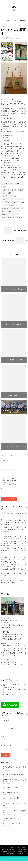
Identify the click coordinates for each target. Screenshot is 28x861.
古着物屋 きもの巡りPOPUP (12, 818)
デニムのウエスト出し (14, 446)
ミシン (15, 202)
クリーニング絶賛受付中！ (14, 324)
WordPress (20, 853)
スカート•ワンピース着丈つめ (14, 289)
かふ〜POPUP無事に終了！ (11, 824)
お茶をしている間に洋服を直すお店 (13, 190)
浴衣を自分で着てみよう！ (11, 793)
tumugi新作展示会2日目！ (14, 360)
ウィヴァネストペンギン (9, 196)
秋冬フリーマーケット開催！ (12, 798)
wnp (2, 38)
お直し (5, 187)
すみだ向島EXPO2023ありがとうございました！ (14, 411)
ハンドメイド (20, 199)
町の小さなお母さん (8, 217)
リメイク (21, 202)
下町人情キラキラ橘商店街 (10, 208)
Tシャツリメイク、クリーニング (15, 184)
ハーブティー (6, 202)
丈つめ (12, 205)
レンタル (5, 205)
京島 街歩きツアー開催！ (11, 787)
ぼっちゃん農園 (7, 193)
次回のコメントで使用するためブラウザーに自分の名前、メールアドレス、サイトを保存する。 (10, 481)
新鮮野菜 (5, 214)
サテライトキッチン (8, 199)
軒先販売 (19, 217)
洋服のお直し (14, 214)
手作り (17, 211)
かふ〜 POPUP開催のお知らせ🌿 (13, 774)
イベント (3, 26)
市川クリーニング (8, 211)
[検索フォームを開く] (16, 3)
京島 (21, 208)
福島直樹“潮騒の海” (14, 395)
